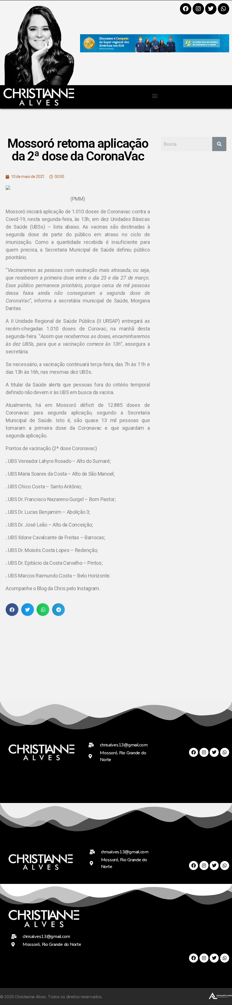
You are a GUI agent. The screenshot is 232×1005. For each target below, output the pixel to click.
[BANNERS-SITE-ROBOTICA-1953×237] (154, 50)
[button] (154, 95)
